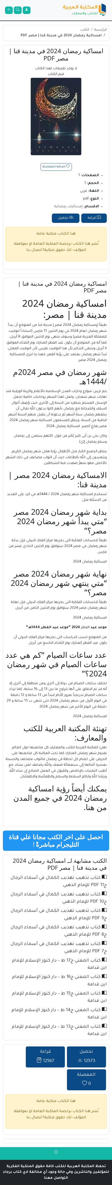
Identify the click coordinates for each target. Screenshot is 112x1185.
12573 (87, 1057)
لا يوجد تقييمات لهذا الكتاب (56, 72)
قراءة (92, 218)
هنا (90, 807)
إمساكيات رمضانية (68, 207)
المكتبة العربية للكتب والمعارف (74, 748)
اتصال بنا (34, 250)
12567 (47, 1057)
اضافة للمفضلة (54, 167)
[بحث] (18, 10)
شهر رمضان (97, 331)
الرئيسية (100, 30)
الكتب (84, 30)
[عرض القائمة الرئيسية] (9, 10)
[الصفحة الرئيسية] (84, 10)
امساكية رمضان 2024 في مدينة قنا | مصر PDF (61, 36)
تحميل (63, 218)
